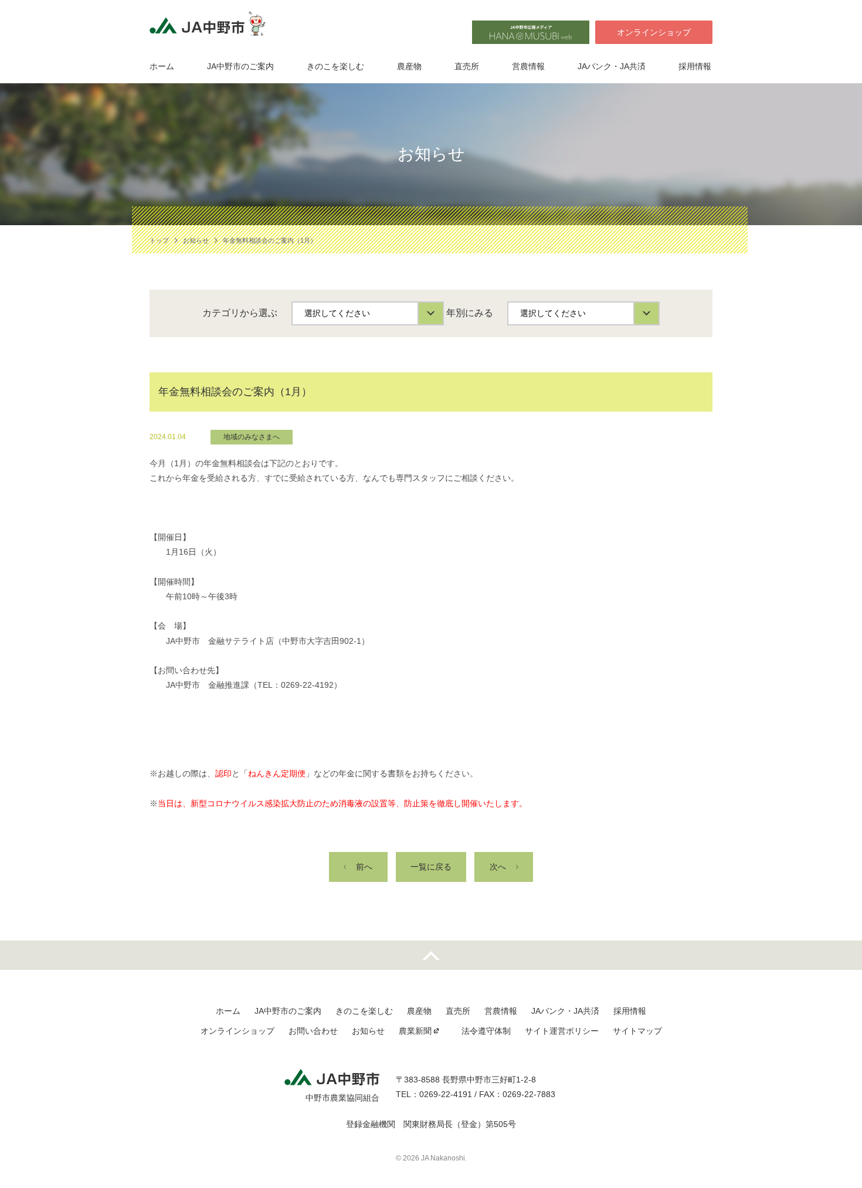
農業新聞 (415, 1031)
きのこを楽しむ (335, 66)
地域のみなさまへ (251, 437)
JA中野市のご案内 (240, 66)
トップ (159, 240)
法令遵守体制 (486, 1031)
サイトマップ (637, 1031)
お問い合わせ (313, 1031)
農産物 (409, 66)
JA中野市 (211, 27)
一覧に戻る (431, 866)
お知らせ (196, 240)
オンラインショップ (654, 32)
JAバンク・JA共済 (612, 66)
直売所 (466, 66)
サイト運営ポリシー (562, 1031)
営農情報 (528, 66)
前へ (364, 866)
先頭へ (431, 955)
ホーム (162, 66)
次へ (498, 866)
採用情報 (694, 66)
